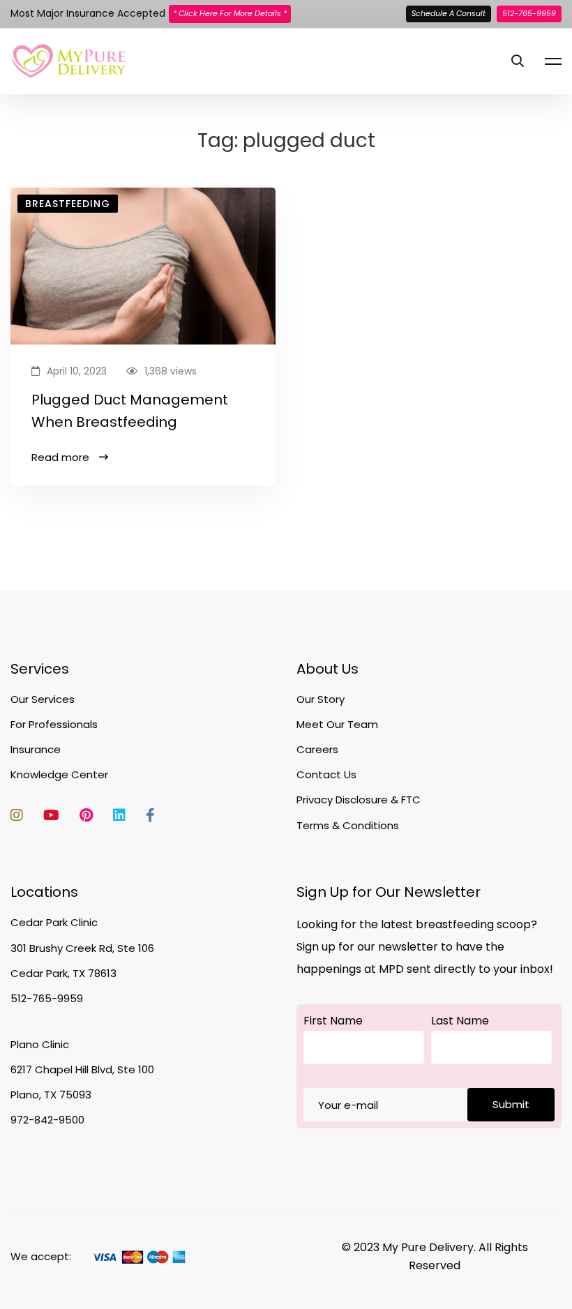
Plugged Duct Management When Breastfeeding (129, 411)
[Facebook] (150, 815)
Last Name (460, 1021)
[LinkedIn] (119, 815)
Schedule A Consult (449, 13)
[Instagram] (16, 815)
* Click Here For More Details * (230, 13)
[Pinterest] (86, 815)
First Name (333, 1021)
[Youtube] (51, 815)
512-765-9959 (529, 13)
